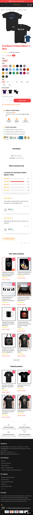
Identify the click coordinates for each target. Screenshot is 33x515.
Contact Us (4, 484)
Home (2, 10)
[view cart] (31, 5)
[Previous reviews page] (21, 242)
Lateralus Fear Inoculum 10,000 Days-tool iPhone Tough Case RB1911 (8, 274)
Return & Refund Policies (7, 481)
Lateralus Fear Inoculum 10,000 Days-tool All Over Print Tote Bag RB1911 (8, 350)
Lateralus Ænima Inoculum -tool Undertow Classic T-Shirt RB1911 (8, 411)
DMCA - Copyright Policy (7, 467)
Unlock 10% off (3, 508)
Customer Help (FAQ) (6, 486)
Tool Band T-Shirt (21, 10)
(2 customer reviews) (14, 52)
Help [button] (30, 513)
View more (16, 360)
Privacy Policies (5, 465)
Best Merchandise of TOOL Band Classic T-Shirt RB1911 (24, 350)
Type (3, 58)
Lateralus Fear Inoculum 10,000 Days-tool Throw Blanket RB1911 (23, 299)
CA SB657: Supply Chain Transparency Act (11, 470)
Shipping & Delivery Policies (7, 477)
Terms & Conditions (6, 463)
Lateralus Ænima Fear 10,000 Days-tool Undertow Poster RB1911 (8, 299)
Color (3, 63)
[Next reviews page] (29, 242)
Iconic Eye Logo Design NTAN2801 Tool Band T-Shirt (8, 387)
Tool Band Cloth (10, 10)
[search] (28, 5)
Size (3, 79)
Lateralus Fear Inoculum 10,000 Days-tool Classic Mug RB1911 (8, 324)
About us (3, 461)
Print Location (5, 87)
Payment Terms (5, 479)
